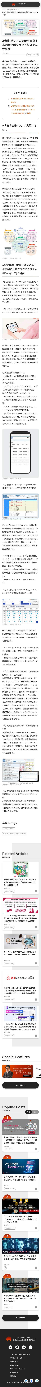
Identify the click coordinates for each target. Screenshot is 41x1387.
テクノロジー (8, 1149)
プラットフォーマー (10, 1188)
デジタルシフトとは (16, 1358)
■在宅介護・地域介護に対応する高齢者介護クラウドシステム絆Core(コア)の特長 (23, 109)
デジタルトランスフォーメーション (15, 833)
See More (20, 1085)
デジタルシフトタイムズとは (19, 1354)
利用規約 (13, 1376)
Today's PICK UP (32, 55)
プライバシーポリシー (17, 1369)
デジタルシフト (9, 829)
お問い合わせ (14, 1365)
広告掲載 (13, 1372)
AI (5, 1267)
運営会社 (13, 1361)
